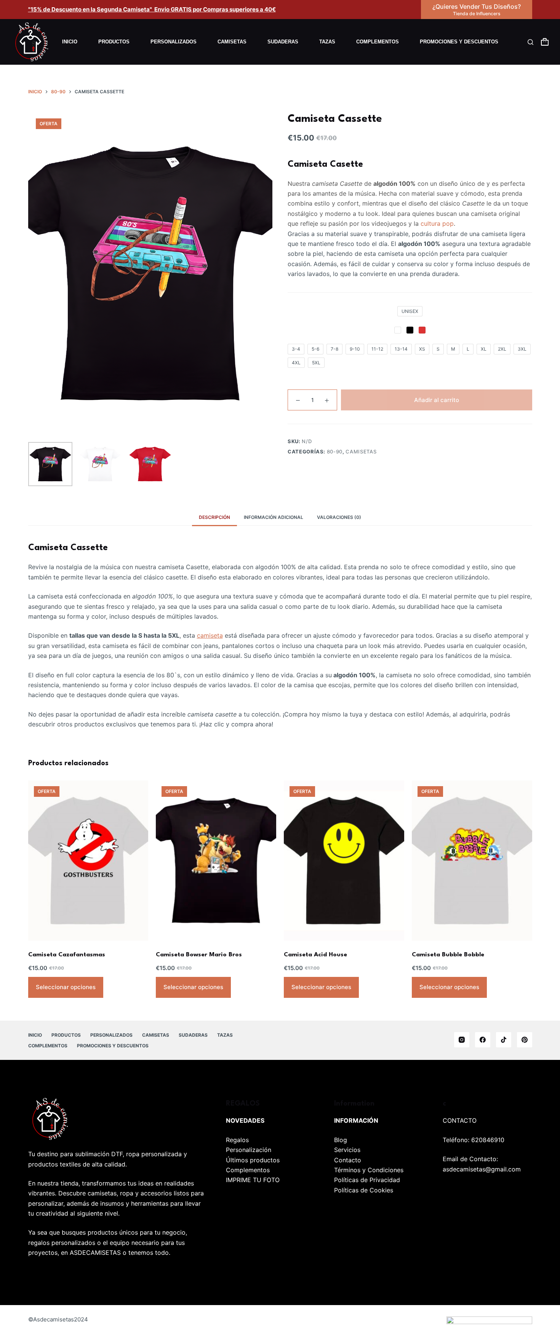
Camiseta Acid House (315, 955)
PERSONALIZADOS (173, 42)
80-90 (334, 451)
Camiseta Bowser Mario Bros (199, 955)
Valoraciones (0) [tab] (339, 517)
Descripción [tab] (214, 517)
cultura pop (437, 223)
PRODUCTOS (114, 42)
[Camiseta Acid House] (344, 860)
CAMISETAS (232, 42)
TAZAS (327, 42)
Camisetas (361, 451)
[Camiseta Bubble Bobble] (472, 860)
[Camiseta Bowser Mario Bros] (216, 860)
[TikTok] (503, 1039)
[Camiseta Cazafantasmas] (88, 860)
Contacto (347, 1160)
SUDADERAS (282, 42)
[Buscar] (530, 42)
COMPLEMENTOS (377, 42)
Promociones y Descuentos (459, 42)
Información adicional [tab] (273, 517)
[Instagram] (461, 1039)
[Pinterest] (524, 1039)
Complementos (248, 1170)
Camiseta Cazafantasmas (66, 955)
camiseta (210, 635)
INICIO (69, 42)
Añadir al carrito (436, 400)
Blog (340, 1140)
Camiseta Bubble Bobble (448, 955)
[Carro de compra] (545, 42)
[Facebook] (482, 1039)
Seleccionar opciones (66, 987)
